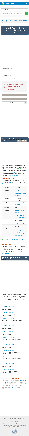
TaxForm (10, 3)
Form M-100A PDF (8, 68)
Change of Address (19, 223)
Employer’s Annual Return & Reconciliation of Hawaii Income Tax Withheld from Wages (20, 214)
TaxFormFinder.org (7, 20)
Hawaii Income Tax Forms (20, 20)
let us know (13, 387)
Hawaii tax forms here (13, 175)
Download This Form (15, 95)
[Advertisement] (14, 51)
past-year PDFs (15, 172)
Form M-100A (9, 306)
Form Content (6, 72)
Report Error (14, 78)
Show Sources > (6, 253)
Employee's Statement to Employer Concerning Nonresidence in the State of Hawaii (20, 232)
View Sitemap (7, 420)
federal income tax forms (8, 184)
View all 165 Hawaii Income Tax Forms (13, 239)
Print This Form (15, 99)
